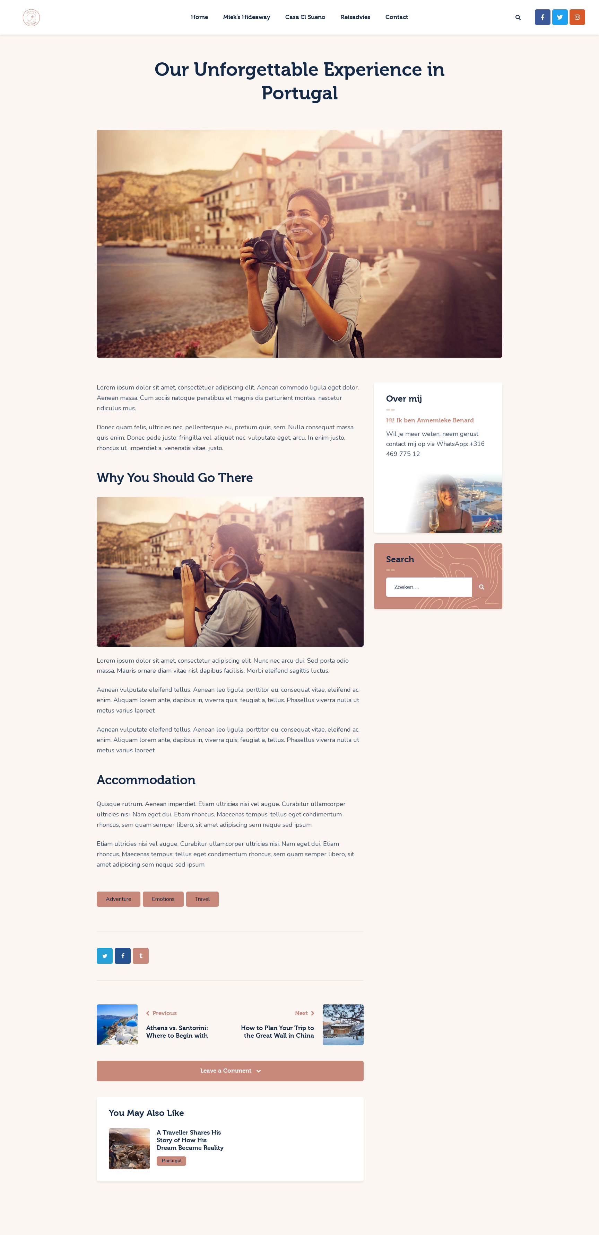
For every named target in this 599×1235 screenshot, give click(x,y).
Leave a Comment (226, 1070)
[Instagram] (577, 17)
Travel (202, 899)
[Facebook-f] (542, 17)
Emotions (163, 899)
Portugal (172, 1161)
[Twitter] (560, 17)
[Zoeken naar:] (438, 587)
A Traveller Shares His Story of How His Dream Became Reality (190, 1140)
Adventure (118, 899)
